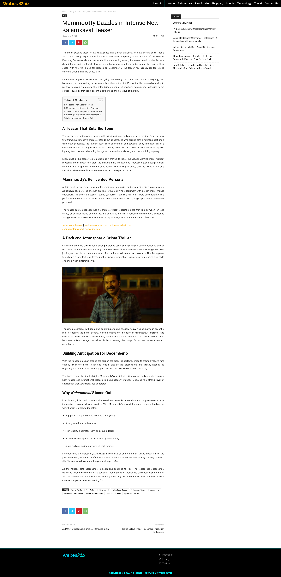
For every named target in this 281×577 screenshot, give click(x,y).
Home (64, 11)
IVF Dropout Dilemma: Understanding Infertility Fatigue (194, 30)
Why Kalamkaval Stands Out (79, 118)
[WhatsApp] (85, 42)
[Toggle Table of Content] (99, 100)
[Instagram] (160, 559)
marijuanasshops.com (95, 225)
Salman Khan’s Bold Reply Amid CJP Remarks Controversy (194, 48)
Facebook (167, 555)
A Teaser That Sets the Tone (79, 105)
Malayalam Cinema (139, 490)
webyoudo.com (92, 229)
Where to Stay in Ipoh (182, 23)
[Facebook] (65, 42)
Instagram (167, 559)
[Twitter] (72, 42)
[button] (157, 3)
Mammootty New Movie (73, 493)
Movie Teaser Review (94, 493)
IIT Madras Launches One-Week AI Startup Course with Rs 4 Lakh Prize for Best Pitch (192, 57)
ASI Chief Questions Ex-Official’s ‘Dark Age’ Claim (85, 529)
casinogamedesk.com (120, 225)
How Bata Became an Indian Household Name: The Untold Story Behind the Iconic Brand (194, 66)
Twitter (166, 563)
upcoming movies (131, 493)
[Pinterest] (79, 42)
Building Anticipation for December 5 (83, 115)
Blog (72, 11)
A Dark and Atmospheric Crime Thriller (84, 111)
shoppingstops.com (72, 229)
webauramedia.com (72, 225)
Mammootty (155, 490)
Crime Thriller (77, 490)
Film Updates (91, 490)
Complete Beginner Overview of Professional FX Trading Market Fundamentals (195, 39)
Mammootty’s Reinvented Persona (82, 108)
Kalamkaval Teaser (120, 490)
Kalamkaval (104, 490)
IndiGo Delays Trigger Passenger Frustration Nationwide (143, 530)
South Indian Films (113, 493)
